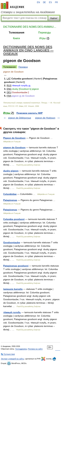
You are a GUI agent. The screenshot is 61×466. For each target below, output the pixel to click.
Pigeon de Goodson (14, 138)
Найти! (53, 18)
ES (50, 2)
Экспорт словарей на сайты (12, 359)
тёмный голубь (12, 312)
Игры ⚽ (44, 38)
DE (44, 2)
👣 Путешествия (8, 354)
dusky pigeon (11, 170)
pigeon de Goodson (14, 147)
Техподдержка (21, 349)
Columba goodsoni (14, 219)
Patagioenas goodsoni (15, 265)
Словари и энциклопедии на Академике (28, 12)
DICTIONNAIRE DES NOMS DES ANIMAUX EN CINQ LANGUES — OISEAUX (30, 26)
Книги (16, 38)
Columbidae (10, 194)
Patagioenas (10, 200)
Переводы (44, 32)
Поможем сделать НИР (29, 113)
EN (38, 2)
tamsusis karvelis (13, 289)
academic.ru (12, 5)
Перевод (23, 67)
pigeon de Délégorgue (19, 117)
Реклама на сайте (35, 349)
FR (56, 2)
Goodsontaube (11, 242)
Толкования (16, 32)
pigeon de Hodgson (45, 117)
